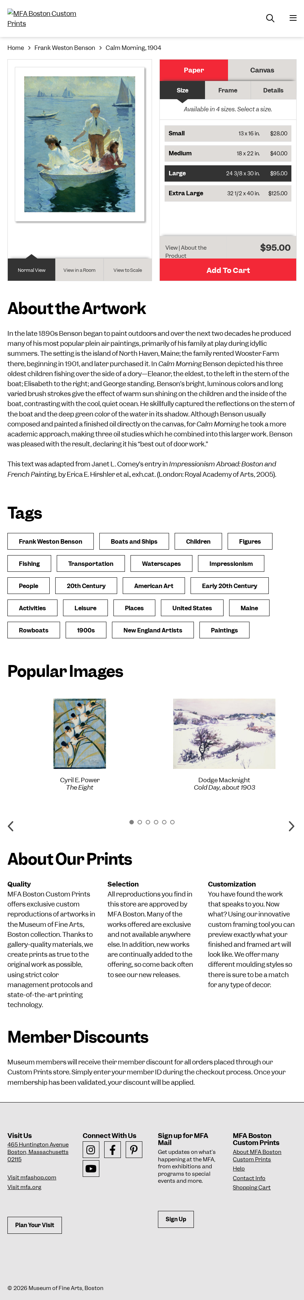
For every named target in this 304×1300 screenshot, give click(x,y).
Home (15, 48)
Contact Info (249, 1178)
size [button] (182, 90)
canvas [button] (262, 70)
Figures (250, 542)
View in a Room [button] (79, 270)
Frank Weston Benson (64, 48)
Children (198, 542)
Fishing (29, 564)
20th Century (86, 586)
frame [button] (227, 90)
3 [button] (148, 822)
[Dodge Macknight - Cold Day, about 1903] (224, 734)
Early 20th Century (229, 586)
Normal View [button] (32, 270)
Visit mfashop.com (31, 1177)
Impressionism (231, 564)
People (28, 586)
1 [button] (131, 822)
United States (192, 608)
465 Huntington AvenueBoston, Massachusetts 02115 (38, 1152)
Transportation (90, 564)
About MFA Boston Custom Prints (257, 1155)
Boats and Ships (134, 542)
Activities (32, 608)
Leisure (85, 608)
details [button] (273, 90)
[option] (79, 744)
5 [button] (164, 822)
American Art (154, 586)
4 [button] (156, 822)
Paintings (224, 630)
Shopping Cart (252, 1187)
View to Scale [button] (127, 270)
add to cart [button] (228, 270)
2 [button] (140, 822)
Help (239, 1168)
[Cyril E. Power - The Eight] (80, 734)
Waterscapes (161, 564)
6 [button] (172, 822)
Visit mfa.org (24, 1187)
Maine (249, 608)
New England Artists (152, 630)
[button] (228, 133)
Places (134, 608)
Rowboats (34, 630)
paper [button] (194, 70)
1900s (86, 630)
